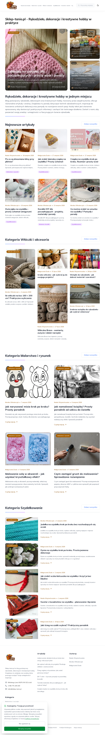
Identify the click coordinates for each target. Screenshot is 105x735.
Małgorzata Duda (44, 155)
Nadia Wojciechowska (12, 155)
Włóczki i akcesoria (47, 5)
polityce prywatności (32, 719)
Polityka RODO (52, 727)
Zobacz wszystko (90, 124)
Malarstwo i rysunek (36, 5)
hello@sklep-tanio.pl (14, 689)
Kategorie (9, 697)
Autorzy (73, 653)
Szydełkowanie (56, 5)
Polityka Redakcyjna (65, 727)
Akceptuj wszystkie (24, 729)
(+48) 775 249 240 (14, 686)
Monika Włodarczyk (12, 205)
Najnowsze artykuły (25, 5)
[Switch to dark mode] (98, 5)
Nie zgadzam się (24, 724)
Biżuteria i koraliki (65, 5)
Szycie (74, 63)
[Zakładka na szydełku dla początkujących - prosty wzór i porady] (36, 59)
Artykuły (41, 653)
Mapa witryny (78, 727)
